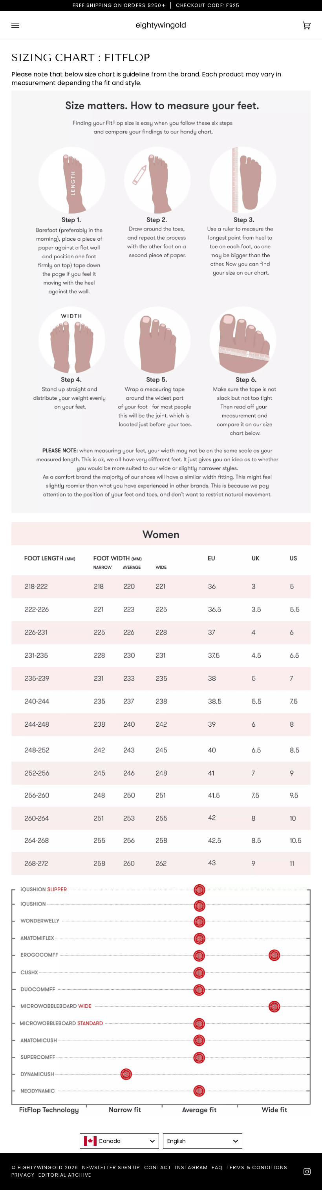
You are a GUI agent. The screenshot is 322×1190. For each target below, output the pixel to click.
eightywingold (40, 1167)
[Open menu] (23, 25)
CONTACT (158, 1167)
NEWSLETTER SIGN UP (111, 1167)
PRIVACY (23, 1175)
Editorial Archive (64, 1175)
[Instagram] (307, 1171)
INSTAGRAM (191, 1167)
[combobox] (119, 1141)
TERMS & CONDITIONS (257, 1167)
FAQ (217, 1167)
